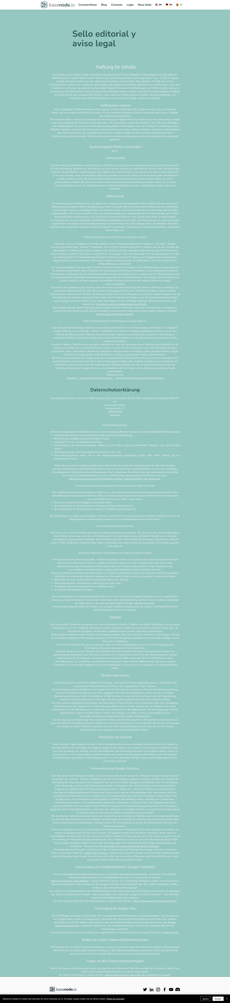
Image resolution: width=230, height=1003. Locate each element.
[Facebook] (164, 989)
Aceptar (218, 998)
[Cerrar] (226, 999)
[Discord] (177, 989)
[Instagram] (158, 989)
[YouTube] (171, 989)
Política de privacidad (115, 998)
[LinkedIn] (151, 989)
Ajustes (206, 998)
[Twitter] (145, 989)
